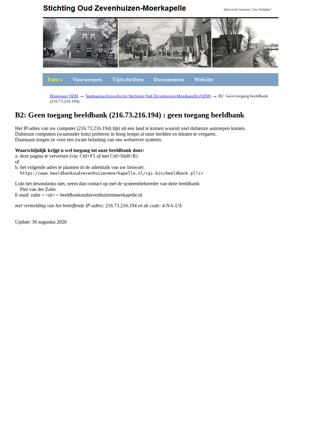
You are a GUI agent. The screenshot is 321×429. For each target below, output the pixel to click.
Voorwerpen (87, 79)
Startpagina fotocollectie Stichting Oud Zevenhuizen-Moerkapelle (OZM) (148, 96)
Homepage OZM (64, 96)
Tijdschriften (128, 79)
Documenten (169, 79)
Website (203, 79)
